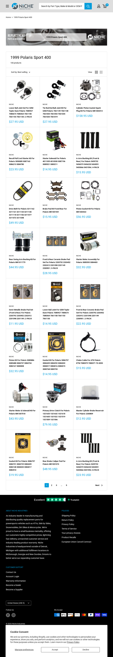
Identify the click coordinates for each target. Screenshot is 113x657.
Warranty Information (16, 581)
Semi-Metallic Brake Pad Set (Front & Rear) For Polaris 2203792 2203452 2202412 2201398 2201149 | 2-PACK (21, 314)
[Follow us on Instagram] (13, 615)
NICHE (11, 104)
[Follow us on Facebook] (8, 615)
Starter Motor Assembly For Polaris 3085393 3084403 (88, 260)
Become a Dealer (13, 585)
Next (97, 485)
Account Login (12, 576)
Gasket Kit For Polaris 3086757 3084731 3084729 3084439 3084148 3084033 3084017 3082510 (22, 465)
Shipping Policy (68, 515)
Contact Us (11, 572)
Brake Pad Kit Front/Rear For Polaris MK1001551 (55, 210)
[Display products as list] (101, 72)
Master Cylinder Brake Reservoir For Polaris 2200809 (90, 412)
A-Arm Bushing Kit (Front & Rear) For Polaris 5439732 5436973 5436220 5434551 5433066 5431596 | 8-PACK (87, 465)
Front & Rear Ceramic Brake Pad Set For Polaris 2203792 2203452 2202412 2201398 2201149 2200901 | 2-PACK (90, 314)
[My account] (98, 6)
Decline (86, 649)
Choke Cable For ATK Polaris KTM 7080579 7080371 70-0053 (89, 361)
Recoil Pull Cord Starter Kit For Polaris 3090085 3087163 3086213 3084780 (21, 161)
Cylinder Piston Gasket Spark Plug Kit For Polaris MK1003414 (89, 109)
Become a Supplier (14, 589)
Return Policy (68, 520)
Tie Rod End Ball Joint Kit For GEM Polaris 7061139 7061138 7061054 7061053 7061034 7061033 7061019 (55, 112)
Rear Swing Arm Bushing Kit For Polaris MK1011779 (22, 260)
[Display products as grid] (96, 72)
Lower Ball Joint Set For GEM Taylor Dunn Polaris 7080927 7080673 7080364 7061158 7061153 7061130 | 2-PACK (21, 112)
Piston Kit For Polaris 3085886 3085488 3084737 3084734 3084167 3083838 (21, 363)
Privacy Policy (73, 642)
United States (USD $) (16, 603)
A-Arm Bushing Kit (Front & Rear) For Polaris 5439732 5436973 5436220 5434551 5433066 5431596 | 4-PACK (87, 162)
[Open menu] (7, 6)
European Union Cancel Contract (76, 542)
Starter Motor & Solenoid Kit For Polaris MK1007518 (22, 412)
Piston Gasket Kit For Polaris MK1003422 (88, 210)
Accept (55, 649)
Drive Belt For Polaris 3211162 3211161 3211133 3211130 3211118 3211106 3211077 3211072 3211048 (21, 213)
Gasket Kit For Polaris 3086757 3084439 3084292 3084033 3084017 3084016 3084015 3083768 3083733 (56, 364)
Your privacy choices (71, 533)
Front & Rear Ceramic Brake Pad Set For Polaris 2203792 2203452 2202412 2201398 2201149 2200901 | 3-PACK (56, 263)
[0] (105, 6)
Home (8, 17)
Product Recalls (69, 537)
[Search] (88, 6)
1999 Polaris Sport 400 (23, 17)
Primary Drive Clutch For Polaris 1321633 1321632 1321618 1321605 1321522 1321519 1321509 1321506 (56, 415)
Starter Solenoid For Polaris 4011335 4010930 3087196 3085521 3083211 (54, 161)
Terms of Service (69, 529)
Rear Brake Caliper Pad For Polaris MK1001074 (54, 462)
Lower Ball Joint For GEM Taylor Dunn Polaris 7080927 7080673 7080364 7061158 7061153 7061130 (56, 314)
